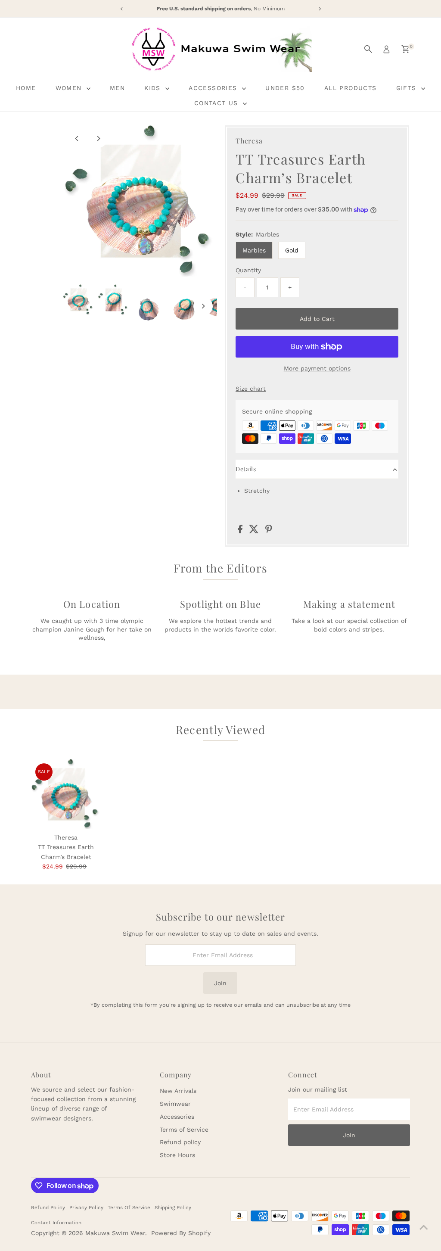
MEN (117, 87)
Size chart (251, 389)
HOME (26, 87)
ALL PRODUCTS (350, 87)
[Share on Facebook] (241, 531)
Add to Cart (317, 318)
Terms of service (129, 1207)
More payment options (317, 368)
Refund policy (180, 1142)
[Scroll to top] (423, 1227)
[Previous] (77, 138)
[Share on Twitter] (255, 531)
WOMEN (70, 87)
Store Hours (177, 1154)
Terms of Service (184, 1129)
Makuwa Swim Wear (115, 1232)
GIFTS (407, 87)
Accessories (177, 1116)
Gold (291, 250)
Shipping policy (173, 1207)
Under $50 (285, 87)
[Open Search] (368, 49)
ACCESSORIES (214, 87)
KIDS (153, 87)
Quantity (248, 270)
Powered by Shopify (181, 1232)
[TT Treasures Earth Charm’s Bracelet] (66, 794)
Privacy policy (86, 1207)
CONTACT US (217, 103)
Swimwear (175, 1103)
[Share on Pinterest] (268, 531)
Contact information (56, 1223)
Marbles (254, 250)
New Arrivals (178, 1090)
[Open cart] (405, 49)
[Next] (98, 138)
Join (220, 983)
